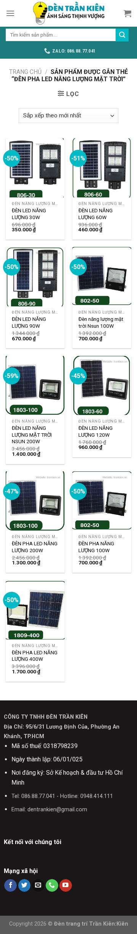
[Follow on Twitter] (24, 885)
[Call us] (52, 885)
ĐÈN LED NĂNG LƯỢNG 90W (29, 322)
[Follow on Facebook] (10, 885)
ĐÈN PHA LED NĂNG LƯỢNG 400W (34, 655)
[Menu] (10, 13)
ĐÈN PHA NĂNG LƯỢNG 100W (96, 546)
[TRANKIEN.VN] (68, 13)
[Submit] (122, 35)
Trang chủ (25, 71)
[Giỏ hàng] (127, 13)
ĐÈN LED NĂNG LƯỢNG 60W (95, 213)
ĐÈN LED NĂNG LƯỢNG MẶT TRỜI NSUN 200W (32, 434)
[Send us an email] (38, 885)
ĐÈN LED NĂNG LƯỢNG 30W (29, 213)
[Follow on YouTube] (65, 885)
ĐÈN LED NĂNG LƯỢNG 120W (95, 431)
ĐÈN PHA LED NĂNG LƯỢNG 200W (34, 546)
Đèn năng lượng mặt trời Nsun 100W (100, 322)
